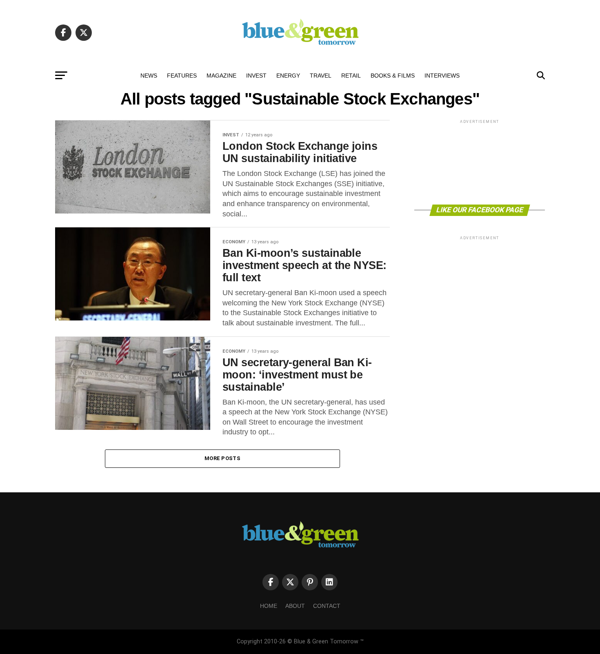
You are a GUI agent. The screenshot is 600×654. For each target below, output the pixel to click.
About (295, 606)
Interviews (442, 75)
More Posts (222, 458)
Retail (351, 75)
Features (182, 75)
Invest (256, 75)
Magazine (221, 75)
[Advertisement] (479, 161)
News (148, 75)
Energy (288, 75)
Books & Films (393, 75)
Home (268, 606)
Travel (320, 75)
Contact (326, 606)
